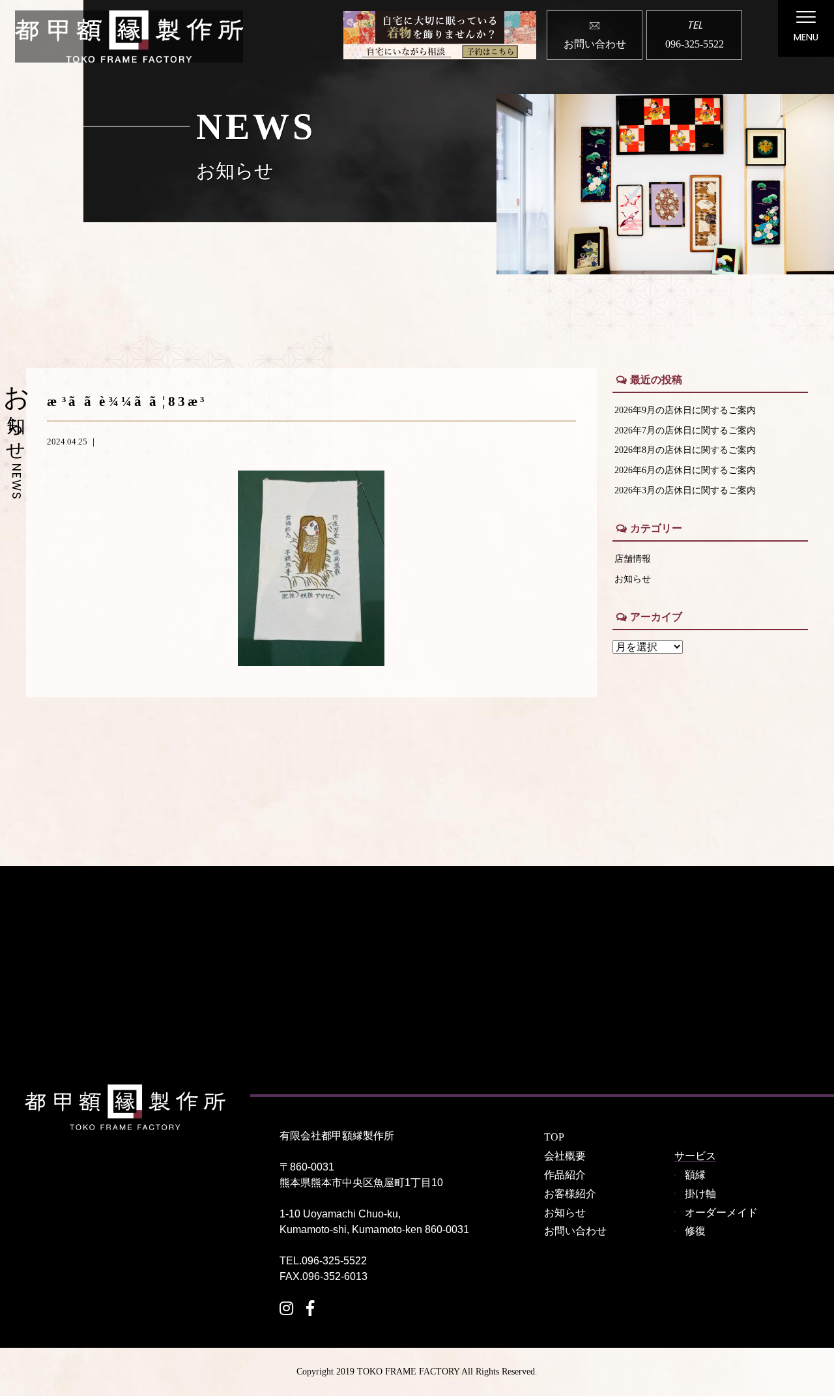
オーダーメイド (721, 1212)
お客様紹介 (570, 1193)
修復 (695, 1230)
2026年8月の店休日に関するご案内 (685, 449)
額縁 (695, 1174)
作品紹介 (565, 1174)
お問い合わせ (575, 1230)
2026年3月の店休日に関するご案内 (685, 490)
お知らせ (632, 579)
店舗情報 (632, 558)
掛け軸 (700, 1193)
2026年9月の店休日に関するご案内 (685, 410)
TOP (554, 1136)
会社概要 (565, 1155)
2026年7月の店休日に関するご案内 (685, 430)
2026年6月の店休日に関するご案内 (685, 470)
